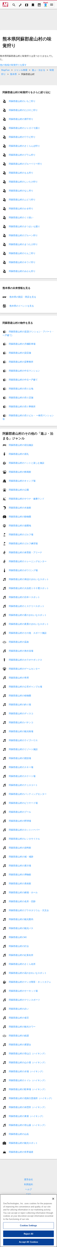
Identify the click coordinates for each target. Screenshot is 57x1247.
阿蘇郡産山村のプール (20, 812)
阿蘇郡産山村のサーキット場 (23, 991)
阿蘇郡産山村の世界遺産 (21, 1152)
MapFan (5, 70)
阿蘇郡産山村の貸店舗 (20, 353)
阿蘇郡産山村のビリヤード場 (23, 803)
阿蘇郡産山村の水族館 (20, 507)
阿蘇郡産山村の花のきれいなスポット (28, 973)
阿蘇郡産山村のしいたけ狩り (23, 181)
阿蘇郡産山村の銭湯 (19, 1035)
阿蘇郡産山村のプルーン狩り (23, 235)
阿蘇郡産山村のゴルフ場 (21, 534)
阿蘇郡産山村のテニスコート (23, 785)
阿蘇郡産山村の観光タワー (22, 1026)
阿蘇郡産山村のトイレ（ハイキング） (28, 1080)
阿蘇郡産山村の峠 (18, 937)
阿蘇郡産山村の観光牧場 (21, 731)
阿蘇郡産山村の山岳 (19, 1134)
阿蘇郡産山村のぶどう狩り (22, 199)
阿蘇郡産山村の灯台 (19, 946)
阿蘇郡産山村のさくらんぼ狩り (24, 146)
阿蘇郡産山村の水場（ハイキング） (26, 1071)
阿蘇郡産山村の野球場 (20, 821)
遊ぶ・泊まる (38, 70)
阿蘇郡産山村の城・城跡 (21, 856)
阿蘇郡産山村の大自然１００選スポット (29, 588)
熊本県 (13, 74)
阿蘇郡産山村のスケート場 (22, 776)
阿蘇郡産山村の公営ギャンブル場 (25, 686)
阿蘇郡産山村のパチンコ (21, 722)
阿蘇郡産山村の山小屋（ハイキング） (28, 1062)
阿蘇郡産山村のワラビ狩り (22, 137)
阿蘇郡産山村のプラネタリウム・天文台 (29, 910)
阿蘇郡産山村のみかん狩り (22, 271)
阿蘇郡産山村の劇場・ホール (23, 892)
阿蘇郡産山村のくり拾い (21, 217)
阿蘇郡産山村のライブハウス (23, 740)
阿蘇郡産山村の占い (19, 1008)
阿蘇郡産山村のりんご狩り (22, 253)
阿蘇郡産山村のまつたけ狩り (23, 244)
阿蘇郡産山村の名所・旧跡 (22, 901)
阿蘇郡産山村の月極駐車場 (22, 344)
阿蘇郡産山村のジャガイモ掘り (24, 128)
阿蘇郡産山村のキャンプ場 (22, 481)
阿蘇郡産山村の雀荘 (19, 1017)
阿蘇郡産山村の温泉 (19, 642)
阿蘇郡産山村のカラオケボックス (25, 659)
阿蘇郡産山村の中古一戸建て (23, 379)
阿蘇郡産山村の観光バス (21, 928)
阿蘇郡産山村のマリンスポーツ (24, 1000)
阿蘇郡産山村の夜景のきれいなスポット (29, 624)
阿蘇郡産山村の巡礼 (19, 454)
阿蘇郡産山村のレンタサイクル (24, 838)
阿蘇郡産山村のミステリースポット (26, 606)
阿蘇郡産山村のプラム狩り (22, 155)
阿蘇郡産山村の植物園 (20, 695)
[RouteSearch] (20, 4)
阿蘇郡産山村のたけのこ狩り (23, 110)
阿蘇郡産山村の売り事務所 (22, 406)
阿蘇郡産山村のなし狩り (21, 190)
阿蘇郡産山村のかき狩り (21, 208)
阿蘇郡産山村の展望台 (20, 1044)
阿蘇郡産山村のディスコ (21, 713)
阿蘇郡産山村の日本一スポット (24, 597)
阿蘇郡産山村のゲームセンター (24, 668)
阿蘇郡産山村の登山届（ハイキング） (28, 1125)
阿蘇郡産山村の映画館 (20, 472)
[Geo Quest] (45, 4)
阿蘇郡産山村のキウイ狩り (22, 262)
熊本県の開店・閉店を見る (22, 297)
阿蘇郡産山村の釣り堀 (20, 704)
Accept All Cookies (28, 1242)
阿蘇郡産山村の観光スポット (23, 1143)
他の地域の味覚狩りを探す (13, 65)
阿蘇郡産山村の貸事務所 (21, 361)
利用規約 (28, 1184)
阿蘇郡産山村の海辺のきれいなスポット (29, 579)
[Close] (53, 1198)
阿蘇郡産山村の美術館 (20, 883)
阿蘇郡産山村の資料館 (20, 847)
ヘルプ (28, 1189)
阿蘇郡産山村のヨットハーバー (24, 830)
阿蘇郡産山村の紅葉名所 (21, 955)
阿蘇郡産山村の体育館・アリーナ (25, 552)
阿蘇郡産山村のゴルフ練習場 (23, 543)
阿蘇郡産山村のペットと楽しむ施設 (26, 463)
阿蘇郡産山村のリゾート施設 (23, 749)
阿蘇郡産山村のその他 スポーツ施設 (28, 633)
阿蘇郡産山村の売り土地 (21, 388)
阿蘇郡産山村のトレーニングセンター (28, 561)
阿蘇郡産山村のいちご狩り (22, 101)
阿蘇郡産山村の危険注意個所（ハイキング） (31, 1098)
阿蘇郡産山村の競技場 (20, 758)
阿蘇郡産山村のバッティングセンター (28, 794)
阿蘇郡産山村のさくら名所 (22, 964)
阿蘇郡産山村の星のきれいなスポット (28, 615)
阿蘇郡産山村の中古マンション (24, 370)
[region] (28, 1220)
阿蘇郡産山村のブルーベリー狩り (25, 164)
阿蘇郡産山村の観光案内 (21, 919)
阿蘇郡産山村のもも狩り (21, 172)
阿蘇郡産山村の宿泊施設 (21, 445)
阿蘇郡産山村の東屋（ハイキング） (26, 1116)
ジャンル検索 (20, 70)
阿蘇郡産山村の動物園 (20, 516)
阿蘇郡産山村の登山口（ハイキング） (28, 1053)
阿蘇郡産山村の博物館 (20, 874)
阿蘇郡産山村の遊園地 (20, 525)
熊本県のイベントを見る (21, 306)
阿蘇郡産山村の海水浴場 (21, 651)
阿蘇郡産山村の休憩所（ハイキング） (28, 1107)
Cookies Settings (28, 1225)
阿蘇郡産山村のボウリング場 (23, 570)
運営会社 (28, 1179)
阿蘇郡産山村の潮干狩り (21, 119)
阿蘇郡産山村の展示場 (20, 865)
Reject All (28, 1234)
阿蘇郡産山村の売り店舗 (21, 397)
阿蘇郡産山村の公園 (19, 489)
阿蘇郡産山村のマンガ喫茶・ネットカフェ (30, 982)
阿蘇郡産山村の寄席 (19, 677)
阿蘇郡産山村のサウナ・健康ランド (26, 498)
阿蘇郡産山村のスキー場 (21, 767)
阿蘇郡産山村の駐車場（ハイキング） (28, 1089)
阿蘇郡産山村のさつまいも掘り (24, 226)
